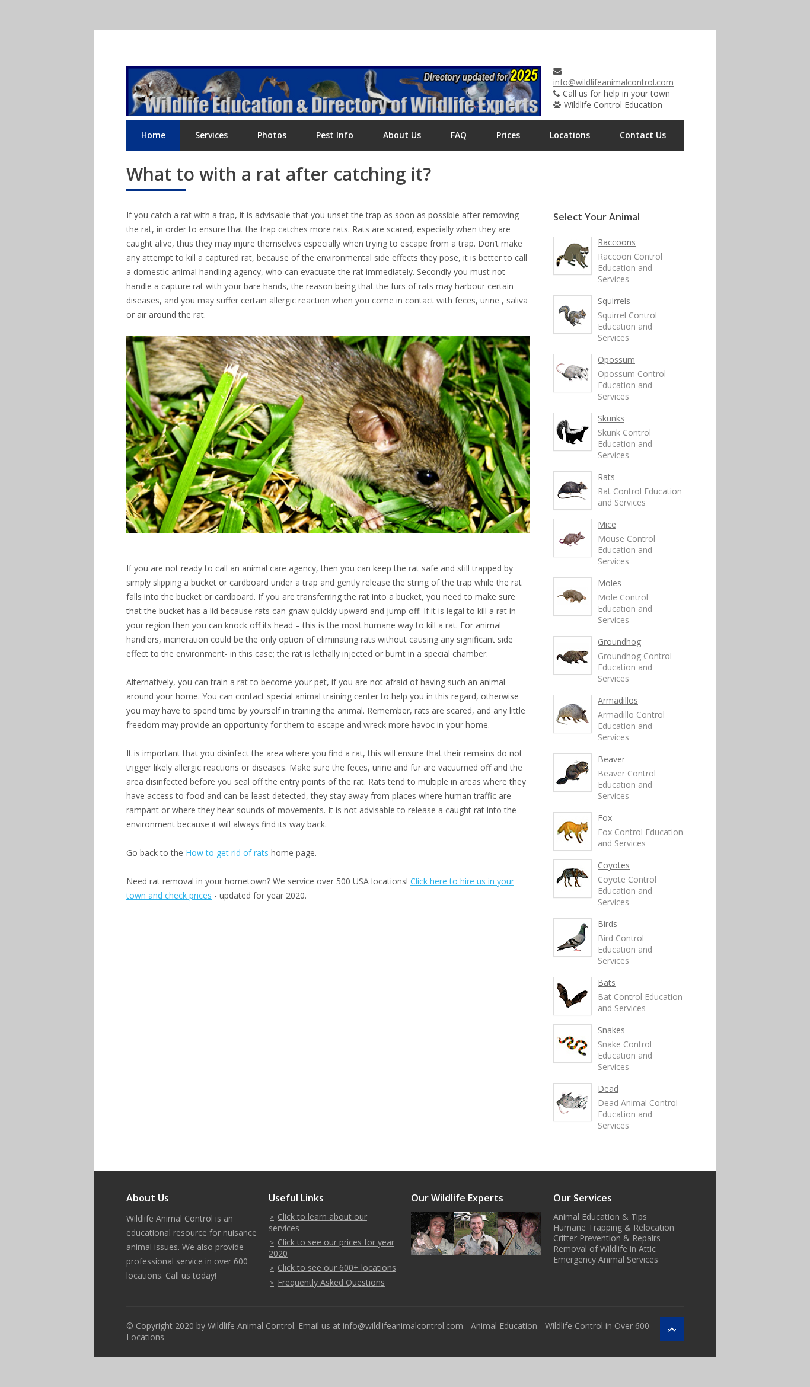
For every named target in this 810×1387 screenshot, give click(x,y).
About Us (402, 134)
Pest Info (334, 134)
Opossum (616, 359)
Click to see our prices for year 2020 (331, 1247)
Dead (608, 1088)
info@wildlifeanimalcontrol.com (613, 82)
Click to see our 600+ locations (337, 1267)
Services (211, 134)
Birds (607, 923)
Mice (607, 524)
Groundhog (619, 641)
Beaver (611, 759)
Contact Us (643, 134)
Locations (570, 134)
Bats (607, 982)
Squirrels (614, 300)
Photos (271, 134)
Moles (609, 583)
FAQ (459, 134)
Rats (606, 476)
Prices (508, 134)
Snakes (611, 1030)
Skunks (611, 418)
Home (153, 134)
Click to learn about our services (318, 1222)
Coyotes (614, 865)
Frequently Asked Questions (331, 1282)
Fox (605, 817)
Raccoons (617, 242)
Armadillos (618, 700)
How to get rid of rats (227, 852)
